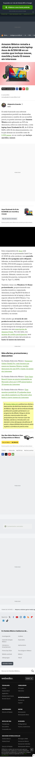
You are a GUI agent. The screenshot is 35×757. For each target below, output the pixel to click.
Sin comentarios (9, 89)
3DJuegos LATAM (23, 738)
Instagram (20, 616)
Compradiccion (6, 729)
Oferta (5, 35)
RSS (28, 616)
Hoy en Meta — (10, 442)
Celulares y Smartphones (6, 646)
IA (25, 35)
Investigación (6, 636)
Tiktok (7, 620)
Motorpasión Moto (23, 715)
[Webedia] (7, 679)
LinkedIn (3, 620)
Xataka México (6, 738)
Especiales (21, 640)
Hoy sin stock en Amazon (9, 218)
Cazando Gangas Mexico (7, 641)
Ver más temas (7, 663)
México (20, 654)
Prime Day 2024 (7, 650)
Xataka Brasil (6, 741)
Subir (28, 678)
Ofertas (20, 450)
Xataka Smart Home (8, 696)
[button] (15, 104)
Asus (20, 251)
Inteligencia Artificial (16, 35)
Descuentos (29, 450)
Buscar (32, 671)
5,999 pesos (6, 135)
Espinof (20, 703)
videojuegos (6, 658)
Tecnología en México (24, 650)
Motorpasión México (24, 746)
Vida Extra (21, 691)
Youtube (16, 616)
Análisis (20, 636)
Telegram (24, 616)
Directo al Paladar (7, 712)
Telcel (20, 658)
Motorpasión (22, 712)
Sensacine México (23, 741)
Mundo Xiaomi (6, 698)
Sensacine (21, 700)
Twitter (20, 89)
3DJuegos (21, 688)
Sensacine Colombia (24, 744)
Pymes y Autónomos (24, 726)
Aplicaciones (22, 645)
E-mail (27, 89)
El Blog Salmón (22, 724)
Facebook (17, 89)
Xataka (4, 688)
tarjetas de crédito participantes (14, 334)
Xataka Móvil (6, 691)
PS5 (29, 35)
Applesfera (5, 693)
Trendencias (5, 724)
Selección (12, 450)
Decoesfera (5, 726)
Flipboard (23, 89)
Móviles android (7, 654)
